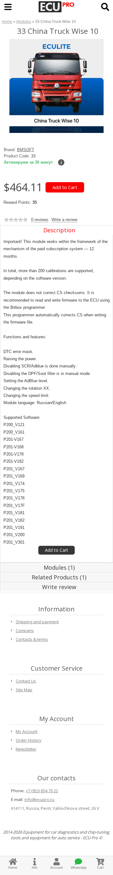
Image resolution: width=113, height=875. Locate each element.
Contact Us (26, 681)
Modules (23, 21)
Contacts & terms (32, 639)
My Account (26, 731)
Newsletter (26, 749)
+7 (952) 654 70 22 (42, 790)
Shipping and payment (37, 622)
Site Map (24, 690)
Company (25, 630)
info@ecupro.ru (39, 799)
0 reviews (39, 219)
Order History (28, 740)
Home (7, 21)
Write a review (64, 219)
